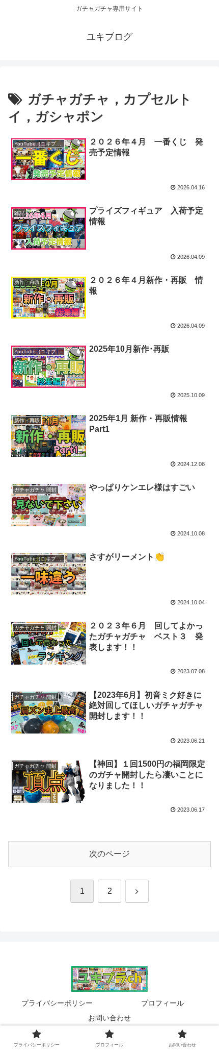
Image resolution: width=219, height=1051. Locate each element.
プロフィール (162, 1003)
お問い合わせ (109, 1018)
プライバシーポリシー (57, 1003)
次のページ (109, 853)
